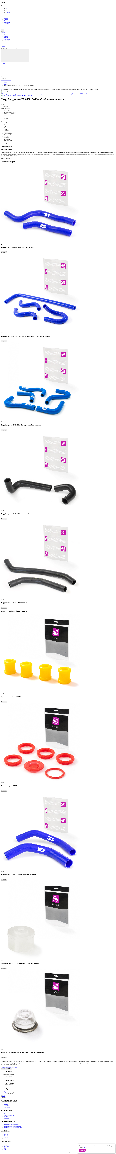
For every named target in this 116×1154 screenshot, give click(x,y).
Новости (6, 20)
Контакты (6, 23)
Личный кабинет (10, 10)
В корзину (3, 252)
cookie (84, 1147)
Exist (5, 1148)
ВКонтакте (7, 1134)
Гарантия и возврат (9, 1115)
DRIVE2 (6, 1135)
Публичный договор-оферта (11, 1124)
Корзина (7, 12)
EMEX (5, 1149)
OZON (5, 1145)
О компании (7, 22)
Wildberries (6, 1146)
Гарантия (6, 1092)
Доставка (6, 1118)
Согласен (82, 1150)
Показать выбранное (6, 1068)
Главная (6, 18)
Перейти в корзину (6, 80)
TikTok (5, 1138)
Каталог (7, 9)
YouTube (6, 1137)
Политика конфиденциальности (12, 1126)
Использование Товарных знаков (13, 1127)
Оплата (6, 1116)
